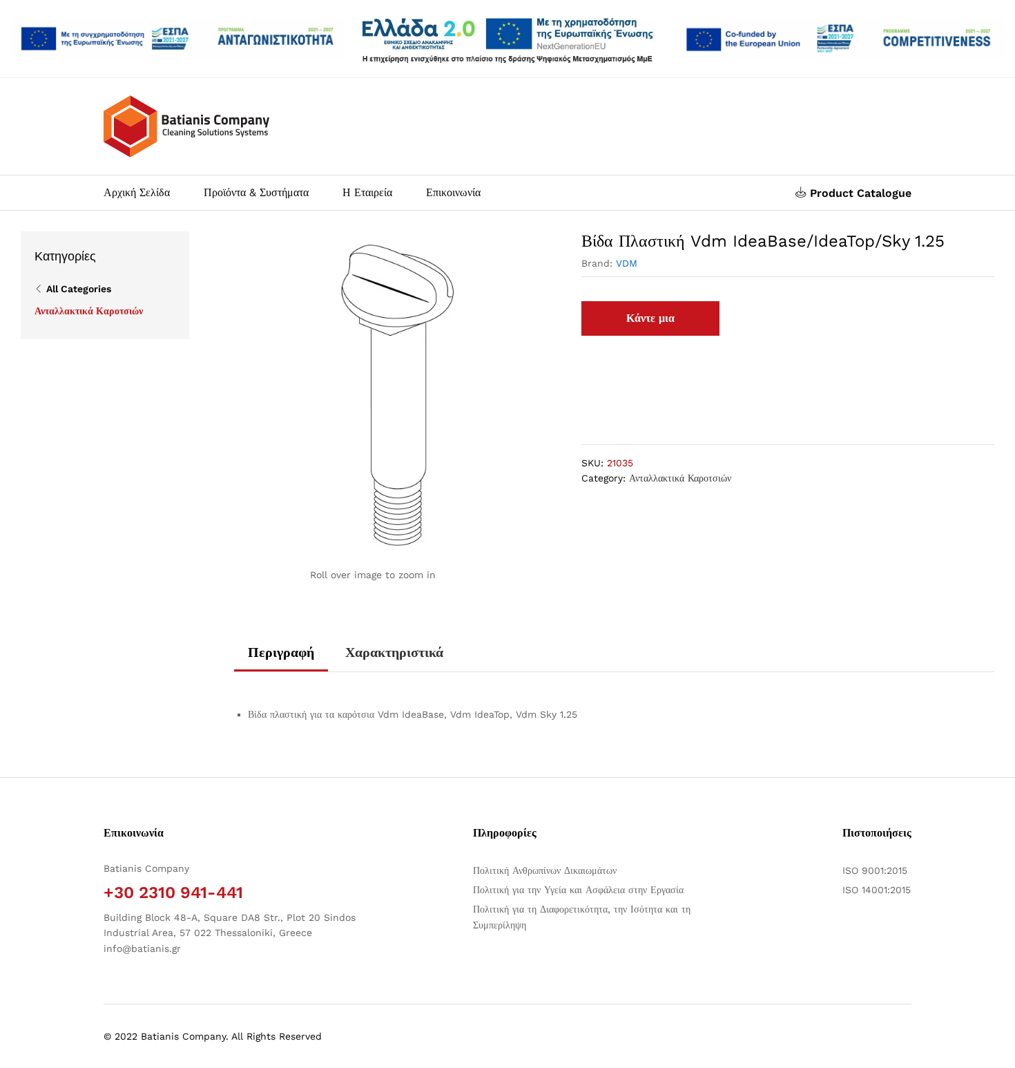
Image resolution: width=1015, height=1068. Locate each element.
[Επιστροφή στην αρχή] (995, 1041)
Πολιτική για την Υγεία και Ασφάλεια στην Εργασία (578, 889)
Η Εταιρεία (367, 192)
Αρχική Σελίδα (137, 192)
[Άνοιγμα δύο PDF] (177, 39)
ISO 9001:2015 (874, 870)
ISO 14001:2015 (876, 889)
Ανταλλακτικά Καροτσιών (680, 478)
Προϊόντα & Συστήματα (256, 192)
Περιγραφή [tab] (281, 652)
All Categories (78, 288)
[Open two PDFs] (837, 39)
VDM (626, 263)
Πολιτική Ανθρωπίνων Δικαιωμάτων (545, 870)
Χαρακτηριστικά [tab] (394, 652)
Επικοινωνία (453, 192)
